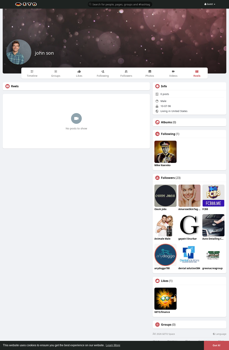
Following (168, 133)
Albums (166, 122)
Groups (166, 324)
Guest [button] (209, 4)
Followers (168, 177)
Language (220, 334)
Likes (164, 280)
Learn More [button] (113, 345)
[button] (120, 4)
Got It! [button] (216, 345)
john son (44, 53)
